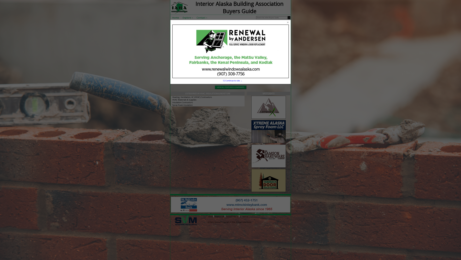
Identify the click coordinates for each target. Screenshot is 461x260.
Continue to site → (232, 80)
